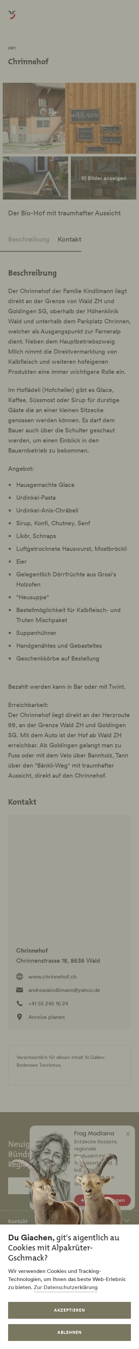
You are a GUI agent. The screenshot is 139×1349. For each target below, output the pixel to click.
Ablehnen (69, 1332)
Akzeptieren (69, 1310)
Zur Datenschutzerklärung (66, 1287)
